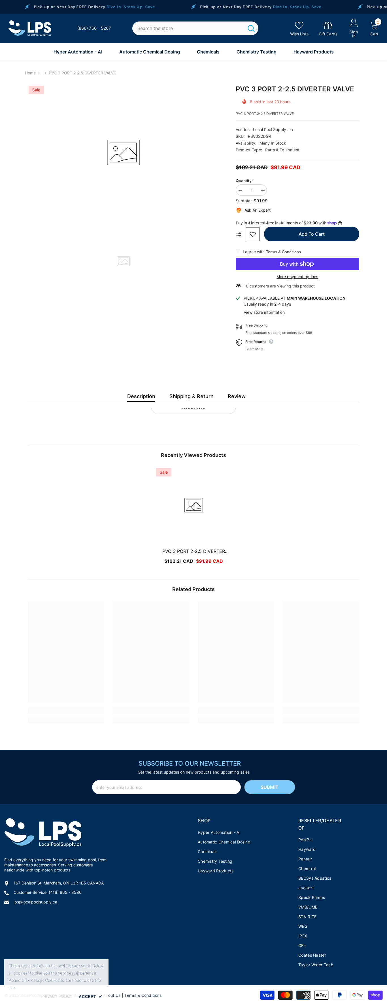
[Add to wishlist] (253, 234)
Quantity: (244, 180)
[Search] (195, 28)
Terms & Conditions (283, 252)
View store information (264, 312)
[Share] (241, 234)
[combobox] (188, 28)
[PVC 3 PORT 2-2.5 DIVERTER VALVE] (193, 505)
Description (141, 396)
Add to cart (312, 234)
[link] (328, 28)
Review (237, 396)
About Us (111, 995)
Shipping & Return (191, 396)
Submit (269, 787)
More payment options (297, 276)
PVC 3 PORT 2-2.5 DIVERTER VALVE (193, 551)
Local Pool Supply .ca (273, 129)
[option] (123, 153)
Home (30, 72)
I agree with (254, 251)
